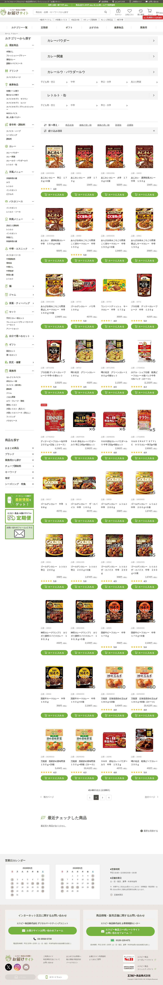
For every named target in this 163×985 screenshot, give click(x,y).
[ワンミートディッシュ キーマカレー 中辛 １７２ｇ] (114, 285)
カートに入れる (56, 195)
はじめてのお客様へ (73, 956)
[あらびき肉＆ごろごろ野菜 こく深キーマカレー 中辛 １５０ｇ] (84, 219)
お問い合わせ (154, 2)
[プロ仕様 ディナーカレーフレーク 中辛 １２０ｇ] (144, 285)
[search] (105, 12)
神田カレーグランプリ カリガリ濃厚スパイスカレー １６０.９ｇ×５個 (84, 635)
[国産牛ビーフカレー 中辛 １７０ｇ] (114, 611)
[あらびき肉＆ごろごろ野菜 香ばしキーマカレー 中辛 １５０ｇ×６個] (54, 285)
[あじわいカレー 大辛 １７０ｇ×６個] (114, 156)
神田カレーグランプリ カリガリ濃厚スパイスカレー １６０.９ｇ (54, 635)
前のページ (49, 797)
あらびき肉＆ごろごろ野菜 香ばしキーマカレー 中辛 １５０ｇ (144, 243)
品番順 (130, 125)
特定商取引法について (51, 959)
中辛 (73, 82)
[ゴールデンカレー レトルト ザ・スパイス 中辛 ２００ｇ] (114, 545)
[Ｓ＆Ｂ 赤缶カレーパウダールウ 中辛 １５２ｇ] (114, 740)
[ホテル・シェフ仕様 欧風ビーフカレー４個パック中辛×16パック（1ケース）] (144, 351)
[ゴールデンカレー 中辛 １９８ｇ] (54, 482)
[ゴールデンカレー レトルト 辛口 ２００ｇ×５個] (84, 545)
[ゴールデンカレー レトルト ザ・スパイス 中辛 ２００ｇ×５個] (144, 545)
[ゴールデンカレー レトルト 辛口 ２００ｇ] (54, 545)
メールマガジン (72, 962)
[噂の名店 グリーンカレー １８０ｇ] (84, 351)
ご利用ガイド (137, 2)
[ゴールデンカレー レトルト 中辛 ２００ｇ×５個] (144, 482)
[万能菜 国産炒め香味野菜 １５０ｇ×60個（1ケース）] (84, 740)
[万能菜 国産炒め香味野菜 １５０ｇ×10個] (54, 740)
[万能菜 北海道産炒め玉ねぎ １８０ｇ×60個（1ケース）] (144, 677)
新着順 (118, 125)
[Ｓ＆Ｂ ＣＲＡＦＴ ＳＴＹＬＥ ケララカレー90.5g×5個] (144, 420)
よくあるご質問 (95, 959)
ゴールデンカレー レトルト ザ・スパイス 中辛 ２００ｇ (115, 570)
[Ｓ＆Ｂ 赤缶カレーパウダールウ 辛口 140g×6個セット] (84, 420)
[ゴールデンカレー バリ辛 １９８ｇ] (84, 285)
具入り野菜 (136, 82)
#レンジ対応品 (107, 20)
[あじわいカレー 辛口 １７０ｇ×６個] (54, 156)
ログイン (118, 14)
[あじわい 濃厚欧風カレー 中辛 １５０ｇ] (144, 156)
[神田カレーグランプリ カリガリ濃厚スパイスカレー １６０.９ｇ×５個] (84, 611)
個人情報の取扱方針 (73, 959)
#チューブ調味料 (90, 20)
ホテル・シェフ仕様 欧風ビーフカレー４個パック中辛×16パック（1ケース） (144, 375)
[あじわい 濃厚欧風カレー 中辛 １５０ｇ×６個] (54, 219)
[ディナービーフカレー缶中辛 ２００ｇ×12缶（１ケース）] (54, 420)
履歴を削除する (151, 831)
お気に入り (129, 14)
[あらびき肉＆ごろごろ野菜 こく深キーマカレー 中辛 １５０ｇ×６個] (114, 219)
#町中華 (120, 20)
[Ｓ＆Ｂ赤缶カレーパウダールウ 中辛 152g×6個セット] (114, 420)
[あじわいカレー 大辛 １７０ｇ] (84, 156)
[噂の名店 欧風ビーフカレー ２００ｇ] (144, 740)
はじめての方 (120, 2)
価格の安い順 (85, 125)
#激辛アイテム (45, 20)
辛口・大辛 (106, 82)
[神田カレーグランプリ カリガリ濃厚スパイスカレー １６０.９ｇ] (54, 611)
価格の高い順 (103, 125)
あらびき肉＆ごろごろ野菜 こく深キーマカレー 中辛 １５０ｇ (84, 243)
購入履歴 (141, 14)
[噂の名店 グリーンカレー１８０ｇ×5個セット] (114, 351)
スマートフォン (55, 977)
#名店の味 (75, 20)
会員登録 (104, 2)
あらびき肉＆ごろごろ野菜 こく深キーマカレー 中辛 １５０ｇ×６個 (114, 243)
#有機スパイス (61, 20)
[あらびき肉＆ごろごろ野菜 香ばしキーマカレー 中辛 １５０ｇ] (144, 219)
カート (150, 14)
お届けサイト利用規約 (97, 956)
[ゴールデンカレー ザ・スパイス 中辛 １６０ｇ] (84, 482)
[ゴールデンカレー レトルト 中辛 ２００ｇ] (114, 482)
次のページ (150, 797)
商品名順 (69, 125)
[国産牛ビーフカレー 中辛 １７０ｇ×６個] (144, 611)
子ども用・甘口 (48, 82)
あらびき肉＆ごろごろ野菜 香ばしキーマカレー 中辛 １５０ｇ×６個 (54, 309)
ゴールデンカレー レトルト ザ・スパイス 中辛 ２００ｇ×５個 (145, 570)
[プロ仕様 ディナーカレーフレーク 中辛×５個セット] (54, 351)
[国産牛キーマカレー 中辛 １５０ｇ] (54, 677)
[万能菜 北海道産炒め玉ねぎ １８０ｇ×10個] (114, 677)
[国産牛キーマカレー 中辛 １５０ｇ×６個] (84, 677)
